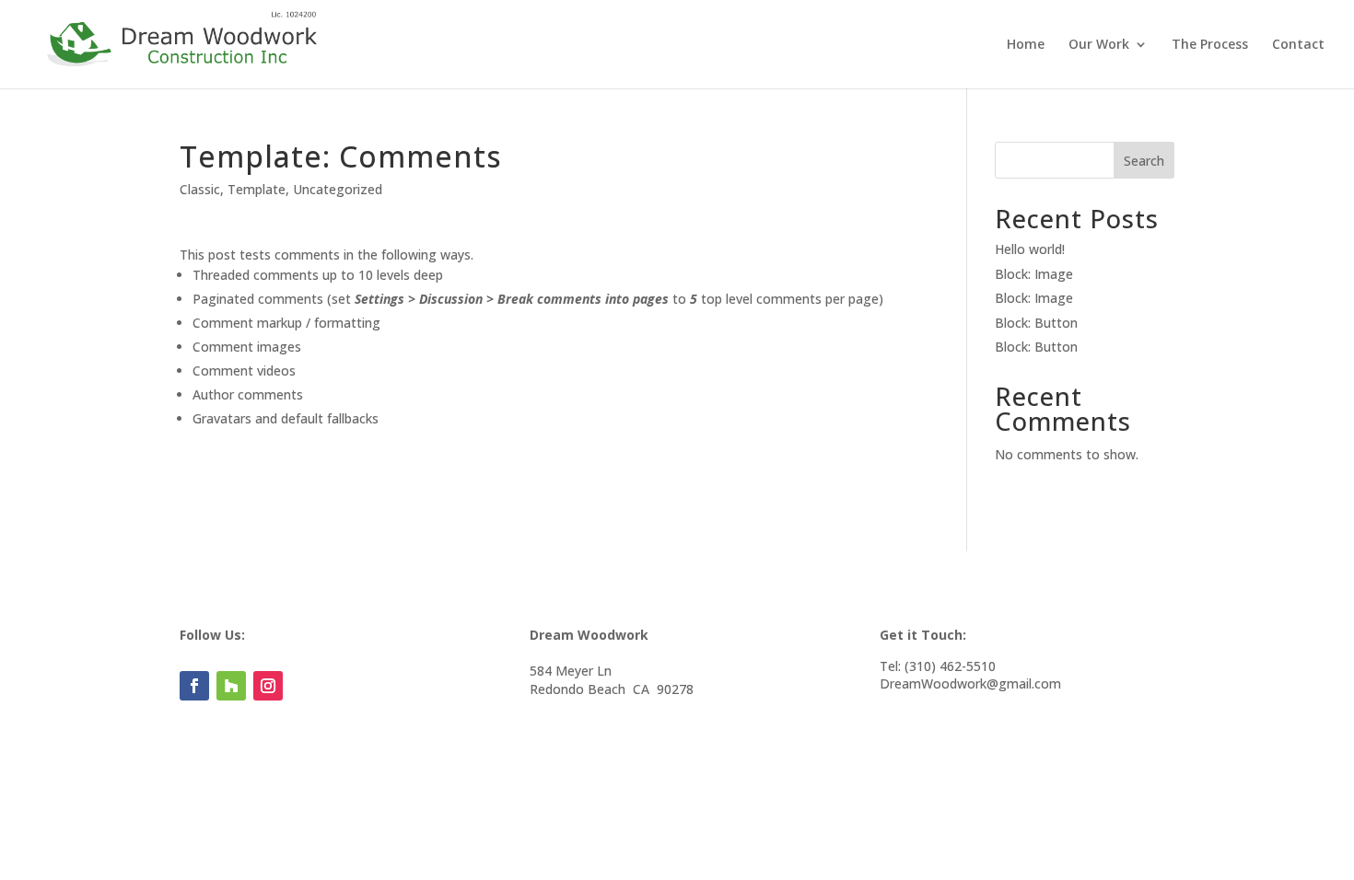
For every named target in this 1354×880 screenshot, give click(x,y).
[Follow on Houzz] (231, 686)
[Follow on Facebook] (194, 686)
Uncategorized (337, 189)
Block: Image (1034, 274)
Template (257, 189)
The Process (1210, 45)
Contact (1298, 45)
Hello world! (1030, 249)
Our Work (1098, 45)
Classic (200, 189)
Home (1026, 45)
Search (1144, 160)
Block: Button (1036, 322)
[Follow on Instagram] (268, 686)
